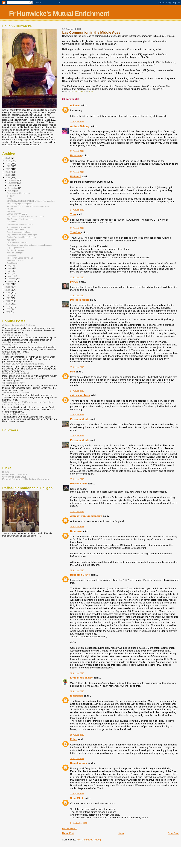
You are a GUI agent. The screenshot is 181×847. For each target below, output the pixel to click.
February (12, 279)
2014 (8, 292)
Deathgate (11, 255)
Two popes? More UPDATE (15, 335)
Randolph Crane (80, 574)
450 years (11, 240)
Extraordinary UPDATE (17, 214)
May (10, 271)
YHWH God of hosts (16, 260)
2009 (8, 304)
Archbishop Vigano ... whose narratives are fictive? (29, 206)
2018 (8, 177)
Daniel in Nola (78, 763)
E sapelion (76, 695)
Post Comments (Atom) (89, 839)
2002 (8, 312)
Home (121, 833)
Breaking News (9, 344)
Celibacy (10, 196)
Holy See (6, 472)
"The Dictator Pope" (11, 354)
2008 (8, 306)
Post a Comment (69, 828)
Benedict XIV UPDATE (16, 229)
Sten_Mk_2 (76, 798)
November (12, 183)
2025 (8, 158)
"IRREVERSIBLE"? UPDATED (16, 392)
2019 (8, 175)
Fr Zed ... (11, 209)
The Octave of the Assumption (20, 219)
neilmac (75, 105)
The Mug (11, 211)
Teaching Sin (12, 263)
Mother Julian (78, 483)
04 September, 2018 (78, 823)
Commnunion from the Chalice (20, 224)
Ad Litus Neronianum (16, 250)
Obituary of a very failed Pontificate (19, 325)
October (11, 185)
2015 (8, 290)
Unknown (76, 155)
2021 (8, 169)
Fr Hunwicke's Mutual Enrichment (59, 13)
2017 (8, 284)
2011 (8, 298)
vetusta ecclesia (80, 395)
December (12, 180)
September (12, 188)
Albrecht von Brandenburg (86, 515)
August (11, 191)
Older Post (173, 833)
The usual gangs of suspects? (20, 204)
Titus (73, 214)
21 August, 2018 (77, 794)
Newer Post (68, 833)
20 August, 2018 (77, 758)
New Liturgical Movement (14, 474)
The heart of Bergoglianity (14, 414)
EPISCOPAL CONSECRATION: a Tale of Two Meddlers (31, 201)
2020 (8, 172)
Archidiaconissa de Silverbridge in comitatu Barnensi (29, 245)
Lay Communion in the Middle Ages (22, 235)
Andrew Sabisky (80, 126)
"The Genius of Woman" (17, 242)
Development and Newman (18, 227)
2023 (8, 163)
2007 (8, 309)
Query (10, 198)
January (11, 281)
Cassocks (11, 222)
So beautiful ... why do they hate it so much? (23, 364)
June (10, 268)
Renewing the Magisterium (18, 193)
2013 (8, 295)
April (10, 274)
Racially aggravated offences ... (20, 232)
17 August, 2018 (77, 122)
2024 (8, 160)
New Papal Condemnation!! (15, 373)
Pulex (73, 739)
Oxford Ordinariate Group (14, 477)
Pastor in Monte (79, 299)
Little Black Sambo (81, 677)
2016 (8, 287)
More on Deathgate (15, 253)
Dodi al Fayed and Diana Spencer (21, 237)
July (10, 266)
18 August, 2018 (77, 527)
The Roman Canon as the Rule (20, 258)
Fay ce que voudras (15, 248)
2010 (8, 301)
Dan (72, 371)
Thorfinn (75, 232)
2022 (8, 166)
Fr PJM (74, 281)
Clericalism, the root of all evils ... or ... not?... (26, 216)
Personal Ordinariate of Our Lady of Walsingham (25, 479)
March (11, 276)
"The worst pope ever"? (13, 383)
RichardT (75, 176)
